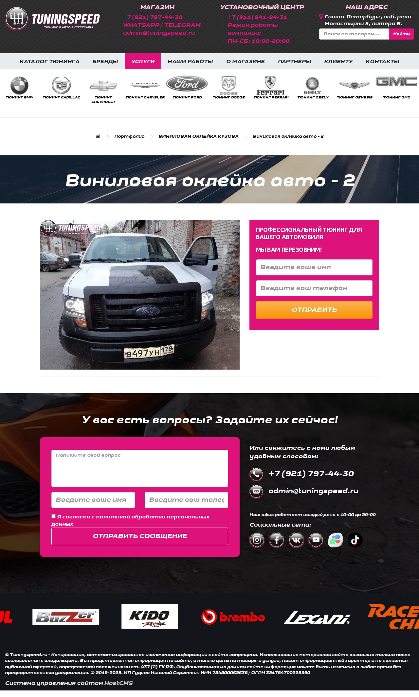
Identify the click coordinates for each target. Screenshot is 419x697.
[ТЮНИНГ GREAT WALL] (278, 85)
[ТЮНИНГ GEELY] (110, 85)
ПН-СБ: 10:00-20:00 (258, 41)
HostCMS (118, 683)
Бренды (105, 62)
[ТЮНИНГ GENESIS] (152, 85)
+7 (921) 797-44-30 (152, 17)
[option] (26, 87)
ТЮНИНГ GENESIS (152, 97)
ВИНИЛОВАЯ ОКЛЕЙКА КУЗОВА (198, 136)
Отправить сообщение (140, 536)
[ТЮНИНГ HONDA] (236, 85)
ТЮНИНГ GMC (194, 97)
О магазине (245, 62)
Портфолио (129, 136)
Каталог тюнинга (49, 62)
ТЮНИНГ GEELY (110, 97)
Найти (401, 33)
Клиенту (338, 62)
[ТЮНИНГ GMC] (194, 81)
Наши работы (190, 62)
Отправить (314, 310)
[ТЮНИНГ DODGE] (26, 85)
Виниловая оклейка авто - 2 (288, 136)
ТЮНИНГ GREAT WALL (278, 100)
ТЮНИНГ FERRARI (68, 97)
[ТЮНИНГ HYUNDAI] (362, 85)
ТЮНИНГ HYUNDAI (362, 97)
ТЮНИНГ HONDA (236, 97)
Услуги (143, 62)
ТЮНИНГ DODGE (26, 97)
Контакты (382, 62)
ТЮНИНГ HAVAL (320, 97)
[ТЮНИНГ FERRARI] (68, 85)
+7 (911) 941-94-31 (257, 17)
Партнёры (294, 62)
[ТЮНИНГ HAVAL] (319, 85)
